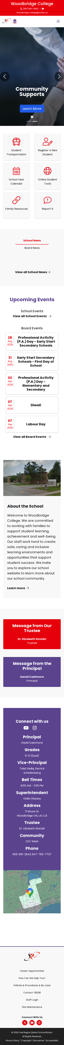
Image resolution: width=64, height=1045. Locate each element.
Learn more (16, 588)
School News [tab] (32, 240)
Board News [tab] (32, 248)
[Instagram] (39, 1022)
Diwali (36, 405)
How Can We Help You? (32, 978)
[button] (5, 76)
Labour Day (36, 424)
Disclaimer (38, 1040)
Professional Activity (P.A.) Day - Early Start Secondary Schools (36, 341)
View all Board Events (30, 437)
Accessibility (52, 1040)
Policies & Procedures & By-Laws (32, 985)
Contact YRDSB (32, 992)
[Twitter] (24, 1022)
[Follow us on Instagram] (37, 728)
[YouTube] (32, 1022)
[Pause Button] (32, 117)
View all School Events (30, 316)
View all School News (31, 272)
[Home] (6, 21)
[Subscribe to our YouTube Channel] (28, 728)
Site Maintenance (32, 1007)
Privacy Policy (12, 1040)
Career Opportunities (32, 971)
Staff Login (32, 999)
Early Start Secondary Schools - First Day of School (36, 361)
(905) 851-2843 (30, 8)
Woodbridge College (32, 4)
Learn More (32, 108)
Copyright (26, 1040)
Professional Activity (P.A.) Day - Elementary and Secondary (36, 383)
